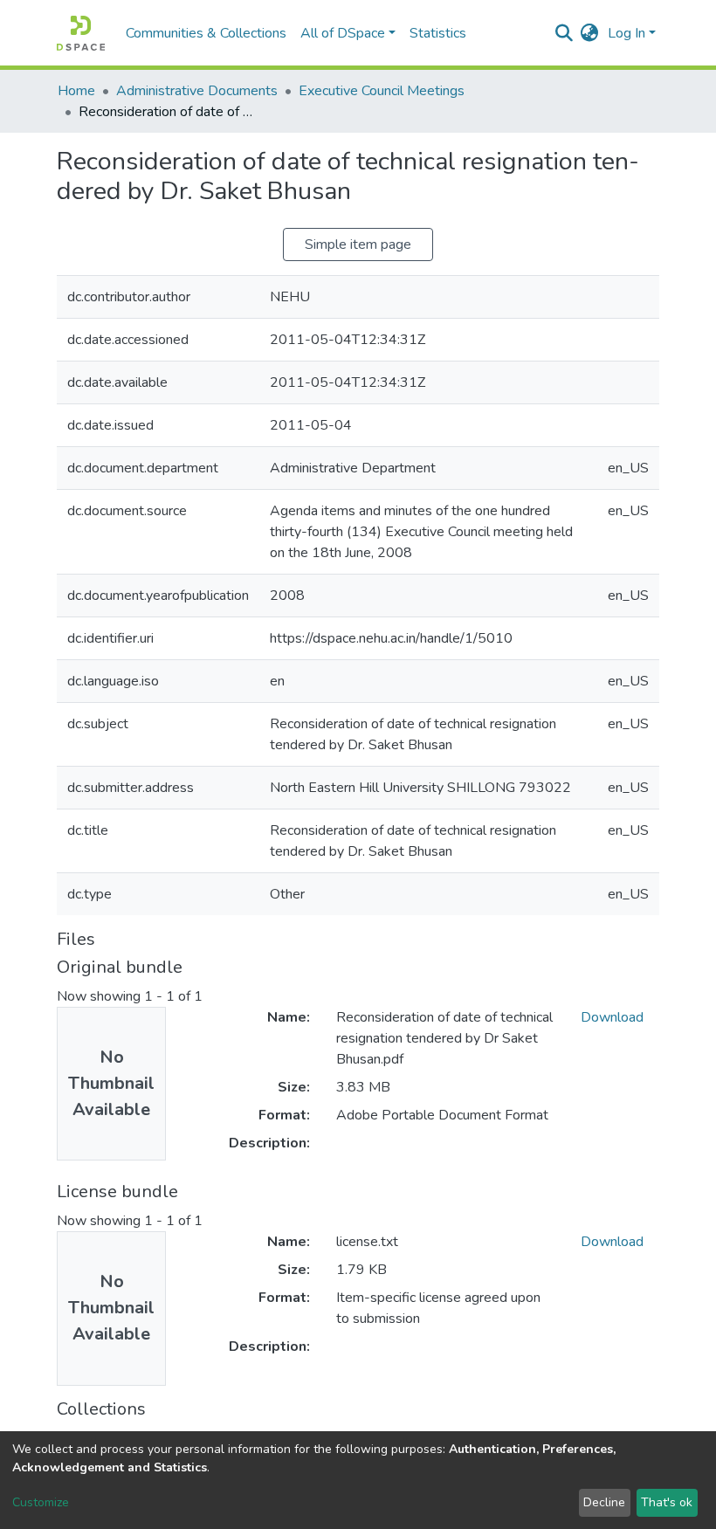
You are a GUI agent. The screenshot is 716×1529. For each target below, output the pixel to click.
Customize (40, 1502)
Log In (626, 33)
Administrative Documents (197, 90)
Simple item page (358, 244)
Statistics (438, 33)
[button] (589, 33)
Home (76, 90)
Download (612, 1017)
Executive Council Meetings (382, 90)
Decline (604, 1502)
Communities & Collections (206, 33)
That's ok (666, 1502)
